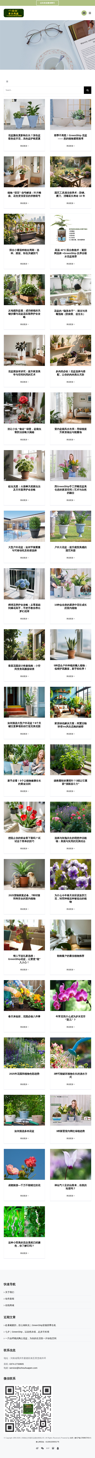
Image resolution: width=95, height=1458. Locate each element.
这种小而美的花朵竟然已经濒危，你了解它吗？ (24, 1221)
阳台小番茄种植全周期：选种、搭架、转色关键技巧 (24, 229)
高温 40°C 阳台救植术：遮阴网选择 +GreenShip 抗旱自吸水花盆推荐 (70, 229)
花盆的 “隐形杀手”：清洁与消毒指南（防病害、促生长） (70, 289)
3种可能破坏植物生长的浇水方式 (70, 1052)
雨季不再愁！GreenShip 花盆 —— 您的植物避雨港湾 (70, 114)
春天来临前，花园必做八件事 (24, 995)
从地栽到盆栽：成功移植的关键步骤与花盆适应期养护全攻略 (24, 289)
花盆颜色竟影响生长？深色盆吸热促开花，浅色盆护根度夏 (24, 114)
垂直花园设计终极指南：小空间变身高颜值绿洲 (24, 644)
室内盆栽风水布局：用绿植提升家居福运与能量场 (70, 407)
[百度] (53, 1448)
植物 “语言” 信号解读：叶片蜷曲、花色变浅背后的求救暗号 (24, 171)
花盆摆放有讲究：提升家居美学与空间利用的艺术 (24, 350)
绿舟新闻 (9, 1299)
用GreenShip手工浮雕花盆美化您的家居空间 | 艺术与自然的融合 (70, 465)
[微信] (42, 1448)
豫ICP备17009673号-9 (82, 1438)
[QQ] (58, 1448)
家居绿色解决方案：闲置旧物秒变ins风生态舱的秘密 (70, 702)
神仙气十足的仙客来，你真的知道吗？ (70, 1164)
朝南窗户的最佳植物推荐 (70, 935)
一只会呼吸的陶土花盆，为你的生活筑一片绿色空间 (30, 1338)
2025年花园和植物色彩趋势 (24, 1052)
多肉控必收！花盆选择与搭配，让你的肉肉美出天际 (70, 350)
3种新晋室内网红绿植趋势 (70, 1110)
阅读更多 (23, 146)
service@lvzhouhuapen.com (23, 1368)
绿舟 (71, 1438)
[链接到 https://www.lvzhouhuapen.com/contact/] (84, 13)
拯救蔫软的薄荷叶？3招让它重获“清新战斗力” (70, 759)
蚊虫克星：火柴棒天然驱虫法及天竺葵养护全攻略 (24, 465)
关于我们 (9, 1292)
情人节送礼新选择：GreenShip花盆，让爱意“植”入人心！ (24, 935)
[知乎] (47, 1448)
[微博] (37, 1448)
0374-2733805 (16, 1364)
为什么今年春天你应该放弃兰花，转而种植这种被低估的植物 (70, 874)
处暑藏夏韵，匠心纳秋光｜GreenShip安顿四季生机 (30, 1325)
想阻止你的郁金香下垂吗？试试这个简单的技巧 (24, 817)
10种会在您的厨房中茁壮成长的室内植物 (70, 583)
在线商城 (9, 1305)
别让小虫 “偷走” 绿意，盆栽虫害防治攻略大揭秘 (24, 407)
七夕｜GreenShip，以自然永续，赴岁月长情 (27, 1332)
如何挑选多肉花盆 (24, 1110)
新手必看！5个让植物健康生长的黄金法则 (24, 759)
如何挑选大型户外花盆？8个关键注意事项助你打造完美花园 (24, 702)
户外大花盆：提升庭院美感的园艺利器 (70, 526)
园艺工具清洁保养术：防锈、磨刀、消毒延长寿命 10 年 (70, 171)
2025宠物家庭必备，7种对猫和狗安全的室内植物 (24, 874)
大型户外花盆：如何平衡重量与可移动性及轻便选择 (24, 526)
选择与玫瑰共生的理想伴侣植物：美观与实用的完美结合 (70, 817)
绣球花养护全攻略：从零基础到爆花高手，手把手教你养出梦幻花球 (24, 583)
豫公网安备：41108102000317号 (47, 1442)
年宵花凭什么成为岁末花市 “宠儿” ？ (70, 995)
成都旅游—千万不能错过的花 (24, 1164)
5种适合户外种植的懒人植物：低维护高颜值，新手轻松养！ (70, 644)
